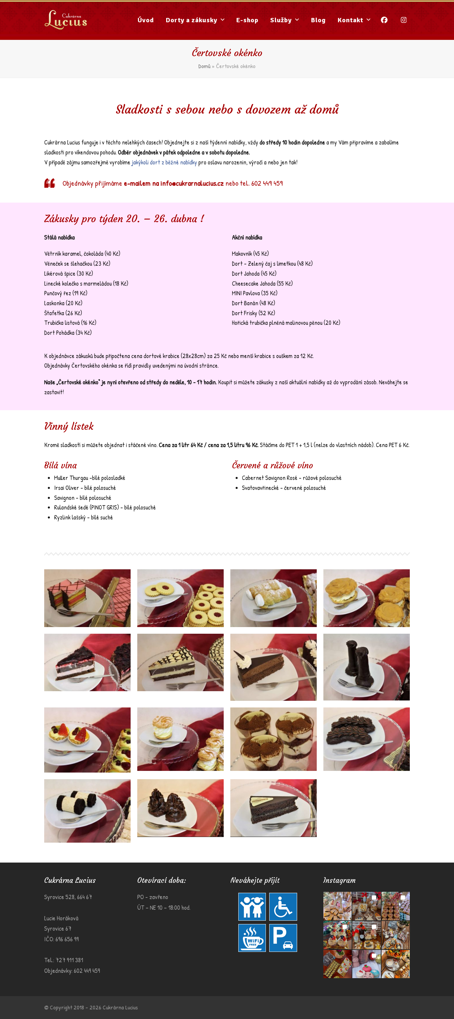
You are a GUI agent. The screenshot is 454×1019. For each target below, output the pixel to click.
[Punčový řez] (87, 598)
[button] (337, 906)
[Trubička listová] (273, 598)
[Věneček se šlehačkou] (180, 739)
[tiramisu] (273, 739)
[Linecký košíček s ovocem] (87, 740)
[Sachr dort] (273, 808)
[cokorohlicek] (366, 739)
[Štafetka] (87, 811)
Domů (204, 66)
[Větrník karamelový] (366, 598)
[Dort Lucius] (180, 662)
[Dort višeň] (87, 662)
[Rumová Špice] (180, 808)
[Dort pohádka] (273, 667)
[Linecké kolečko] (180, 598)
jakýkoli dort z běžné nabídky (164, 162)
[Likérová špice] (366, 667)
